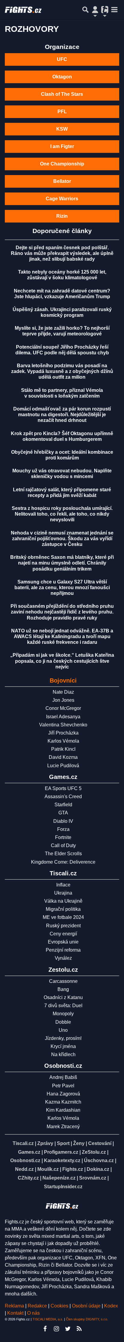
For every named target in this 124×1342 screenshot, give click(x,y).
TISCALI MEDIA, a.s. (48, 1319)
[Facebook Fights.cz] (44, 1328)
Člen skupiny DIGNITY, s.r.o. (87, 1319)
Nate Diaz (63, 692)
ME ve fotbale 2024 (63, 917)
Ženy (79, 1143)
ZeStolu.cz (94, 1152)
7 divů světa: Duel (63, 1005)
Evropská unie (63, 941)
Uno (63, 1030)
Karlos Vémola (63, 741)
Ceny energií (63, 933)
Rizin (62, 216)
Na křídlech (63, 1054)
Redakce (37, 1305)
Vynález (63, 958)
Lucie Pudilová (63, 765)
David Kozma (63, 757)
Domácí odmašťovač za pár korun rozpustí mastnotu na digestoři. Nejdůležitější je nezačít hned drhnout (62, 414)
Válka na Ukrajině (63, 901)
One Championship (62, 163)
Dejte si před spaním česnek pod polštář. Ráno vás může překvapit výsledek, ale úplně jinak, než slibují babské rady (62, 253)
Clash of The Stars (62, 94)
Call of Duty (63, 845)
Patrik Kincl (63, 749)
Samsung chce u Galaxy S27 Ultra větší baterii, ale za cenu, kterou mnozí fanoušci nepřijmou (62, 587)
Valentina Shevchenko (63, 724)
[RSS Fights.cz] (79, 1328)
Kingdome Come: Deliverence (63, 862)
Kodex (111, 1305)
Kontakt (16, 1313)
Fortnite (63, 837)
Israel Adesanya (63, 716)
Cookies (59, 1305)
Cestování (99, 1143)
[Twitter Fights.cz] (67, 1328)
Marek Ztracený (63, 1126)
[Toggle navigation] (114, 9)
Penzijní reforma (63, 950)
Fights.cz (72, 1169)
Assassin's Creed (63, 796)
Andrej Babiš (63, 1077)
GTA (63, 812)
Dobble (63, 1022)
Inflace (63, 884)
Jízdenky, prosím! (63, 1038)
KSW (62, 129)
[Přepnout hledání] (85, 9)
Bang (63, 989)
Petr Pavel (63, 1085)
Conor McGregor (63, 708)
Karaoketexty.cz (62, 1160)
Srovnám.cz (92, 1177)
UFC (62, 59)
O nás (33, 1313)
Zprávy (45, 1143)
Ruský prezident (63, 925)
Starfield (63, 804)
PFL (62, 111)
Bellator (62, 181)
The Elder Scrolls (63, 853)
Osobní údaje (86, 1305)
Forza (63, 829)
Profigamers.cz (61, 1152)
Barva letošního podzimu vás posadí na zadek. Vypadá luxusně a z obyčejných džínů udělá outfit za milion (62, 371)
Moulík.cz (48, 1169)
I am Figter (62, 146)
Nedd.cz (24, 1169)
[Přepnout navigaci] (95, 9)
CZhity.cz (28, 1177)
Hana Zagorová (63, 1093)
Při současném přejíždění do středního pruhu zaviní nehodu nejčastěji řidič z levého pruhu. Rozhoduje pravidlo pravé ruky (62, 612)
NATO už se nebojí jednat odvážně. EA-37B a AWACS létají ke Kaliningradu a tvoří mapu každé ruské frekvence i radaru (62, 636)
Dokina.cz (98, 1169)
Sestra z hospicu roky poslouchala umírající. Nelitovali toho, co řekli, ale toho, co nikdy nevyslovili (62, 514)
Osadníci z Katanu (63, 997)
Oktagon (62, 76)
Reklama (14, 1305)
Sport (63, 1143)
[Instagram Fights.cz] (56, 1328)
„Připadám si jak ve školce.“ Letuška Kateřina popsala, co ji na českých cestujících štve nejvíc (62, 661)
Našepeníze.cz (59, 1177)
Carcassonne (63, 981)
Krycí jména (63, 1046)
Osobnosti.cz (25, 1160)
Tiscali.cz (23, 1143)
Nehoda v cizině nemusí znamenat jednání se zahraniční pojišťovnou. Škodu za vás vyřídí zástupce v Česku (62, 538)
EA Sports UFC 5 (63, 788)
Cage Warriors (62, 198)
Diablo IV (63, 821)
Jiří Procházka (63, 732)
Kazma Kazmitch (63, 1101)
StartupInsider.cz (63, 1186)
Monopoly (63, 1013)
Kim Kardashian (63, 1110)
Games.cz (29, 1152)
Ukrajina (63, 892)
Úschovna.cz (99, 1160)
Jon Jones (63, 700)
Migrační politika (63, 909)
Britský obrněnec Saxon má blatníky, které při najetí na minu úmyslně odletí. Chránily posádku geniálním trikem (62, 563)
